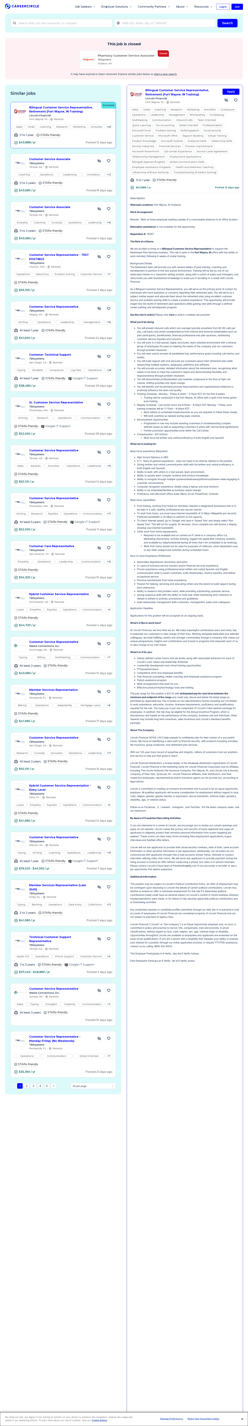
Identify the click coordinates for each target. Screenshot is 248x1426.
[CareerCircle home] (22, 7)
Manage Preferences (171, 1418)
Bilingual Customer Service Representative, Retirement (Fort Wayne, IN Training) (61, 109)
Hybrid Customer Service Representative (59, 594)
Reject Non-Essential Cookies (203, 1418)
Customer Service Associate (49, 159)
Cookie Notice (99, 1420)
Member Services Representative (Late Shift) (57, 887)
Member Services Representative (53, 689)
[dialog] (124, 1419)
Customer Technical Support (50, 354)
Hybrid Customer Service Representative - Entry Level (60, 787)
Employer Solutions (114, 6)
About (180, 6)
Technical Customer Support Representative (50, 939)
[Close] (242, 1419)
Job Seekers (83, 6)
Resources (201, 6)
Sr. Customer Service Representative (56, 402)
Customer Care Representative (51, 546)
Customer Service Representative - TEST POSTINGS (59, 257)
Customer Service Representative (53, 306)
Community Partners (152, 6)
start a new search (165, 74)
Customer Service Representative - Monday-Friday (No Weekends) (54, 1039)
